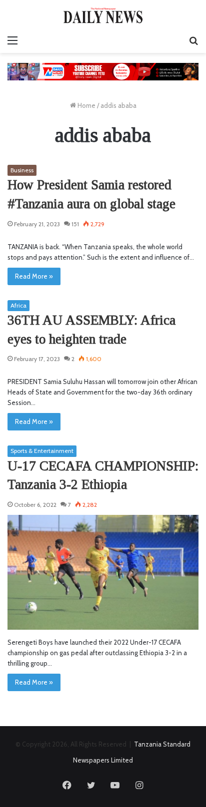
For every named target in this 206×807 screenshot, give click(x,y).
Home (86, 105)
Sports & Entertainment (42, 450)
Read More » (34, 276)
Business (22, 170)
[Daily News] (103, 15)
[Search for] (193, 40)
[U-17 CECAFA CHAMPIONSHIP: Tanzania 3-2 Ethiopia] (103, 572)
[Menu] (13, 40)
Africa (18, 305)
